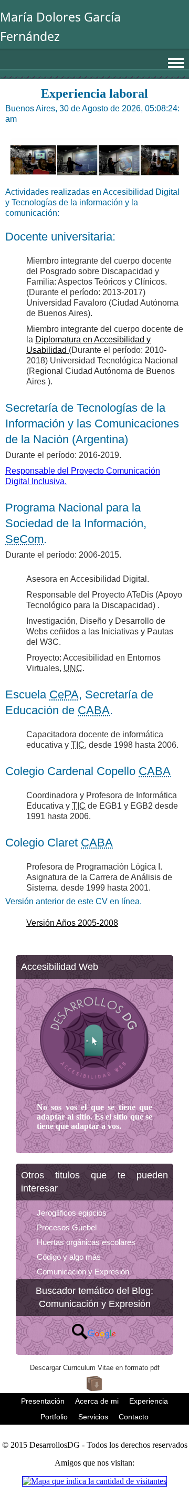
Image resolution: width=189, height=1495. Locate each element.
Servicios (93, 1417)
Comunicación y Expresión (83, 1271)
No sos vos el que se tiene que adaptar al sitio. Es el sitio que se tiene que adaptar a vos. (94, 1117)
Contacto (134, 1417)
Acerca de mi (97, 1401)
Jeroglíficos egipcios (72, 1212)
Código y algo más (69, 1256)
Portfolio (54, 1417)
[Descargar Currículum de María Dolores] (94, 1388)
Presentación (43, 1401)
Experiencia (148, 1401)
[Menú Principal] (176, 63)
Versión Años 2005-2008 (72, 922)
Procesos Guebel (67, 1227)
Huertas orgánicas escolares (86, 1242)
